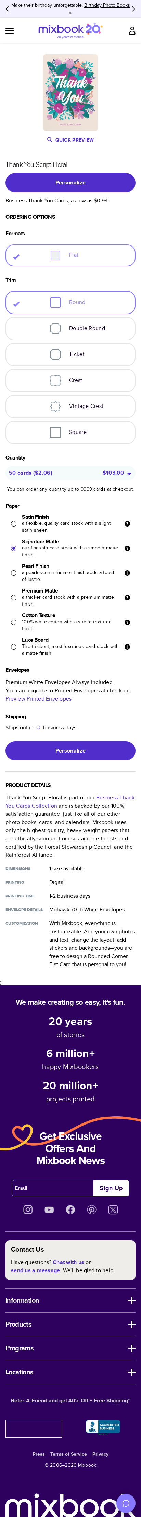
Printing (14, 882)
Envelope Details (24, 910)
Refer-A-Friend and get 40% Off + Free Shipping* (70, 1401)
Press (39, 1454)
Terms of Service (68, 1454)
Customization (21, 923)
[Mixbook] (70, 30)
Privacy (100, 1454)
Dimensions (17, 869)
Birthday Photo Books (107, 5)
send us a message (35, 1270)
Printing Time (20, 896)
